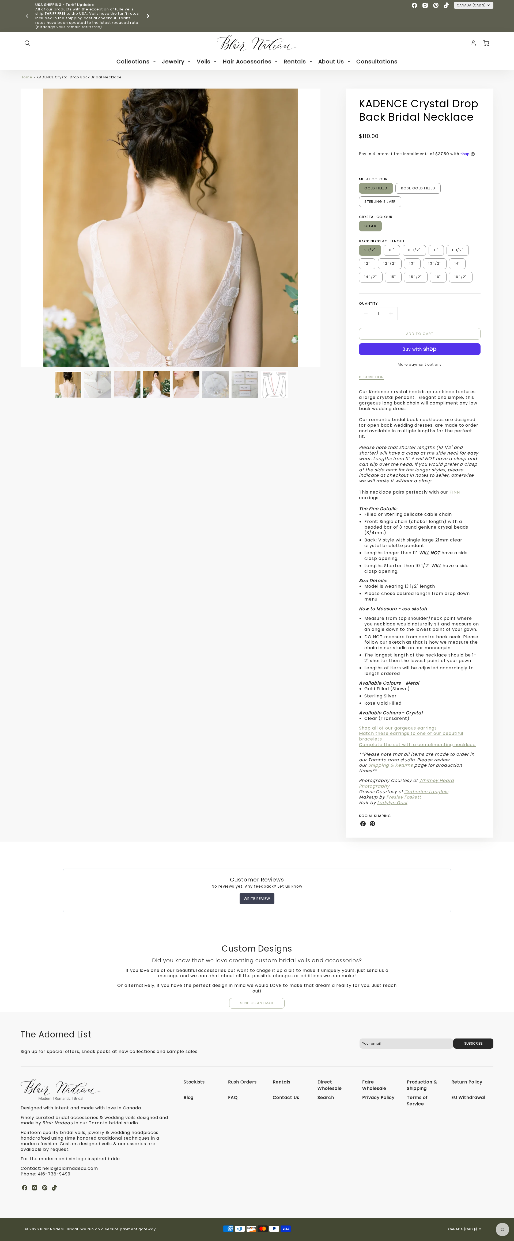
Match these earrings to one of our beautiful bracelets (411, 736)
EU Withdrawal (468, 1097)
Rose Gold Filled (418, 188)
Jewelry (173, 61)
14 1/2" (370, 276)
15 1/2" (415, 276)
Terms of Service (417, 1100)
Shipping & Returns (390, 765)
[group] (87, 16)
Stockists (194, 1082)
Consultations (376, 61)
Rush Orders (242, 1082)
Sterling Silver (380, 201)
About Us (331, 61)
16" (438, 276)
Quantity (368, 303)
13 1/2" (434, 263)
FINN (454, 492)
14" (457, 263)
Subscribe (473, 1043)
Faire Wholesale (374, 1085)
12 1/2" (389, 263)
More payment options (420, 364)
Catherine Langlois (426, 792)
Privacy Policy (378, 1097)
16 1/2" (461, 276)
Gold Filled (375, 188)
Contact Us (286, 1097)
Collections (133, 61)
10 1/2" (414, 250)
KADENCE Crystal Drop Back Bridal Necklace (79, 77)
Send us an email (257, 1003)
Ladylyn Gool (392, 803)
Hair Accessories (247, 61)
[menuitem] (136, 61)
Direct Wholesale (330, 1085)
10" (392, 250)
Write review (257, 898)
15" (393, 276)
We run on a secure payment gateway (118, 1229)
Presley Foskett (403, 797)
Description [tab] (371, 377)
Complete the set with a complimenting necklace (417, 745)
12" (367, 263)
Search (326, 1097)
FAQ (233, 1097)
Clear (370, 226)
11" (436, 250)
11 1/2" (457, 250)
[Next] (147, 16)
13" (412, 263)
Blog (189, 1097)
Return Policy (466, 1082)
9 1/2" (370, 250)
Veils (204, 61)
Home (26, 77)
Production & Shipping (422, 1085)
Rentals (295, 61)
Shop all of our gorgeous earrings (398, 728)
